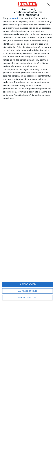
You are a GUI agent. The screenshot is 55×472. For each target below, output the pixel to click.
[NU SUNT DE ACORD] (49, 5)
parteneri (13, 18)
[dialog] (27, 236)
